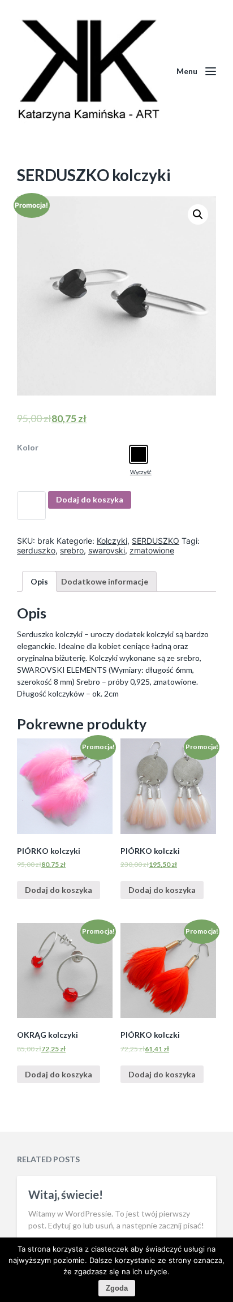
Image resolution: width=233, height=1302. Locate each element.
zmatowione (152, 550)
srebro (72, 550)
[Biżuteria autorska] (88, 71)
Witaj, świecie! (65, 1194)
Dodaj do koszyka (89, 499)
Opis (39, 581)
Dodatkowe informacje (104, 581)
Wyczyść (141, 472)
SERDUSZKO (155, 540)
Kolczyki (112, 540)
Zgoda (117, 1288)
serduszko (36, 550)
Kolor (27, 448)
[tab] (39, 581)
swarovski (106, 550)
